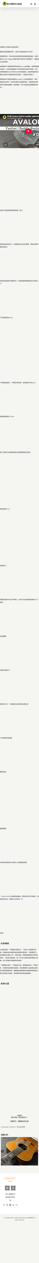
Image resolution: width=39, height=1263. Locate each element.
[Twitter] (13, 1205)
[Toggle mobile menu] (35, 4)
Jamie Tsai (5, 1127)
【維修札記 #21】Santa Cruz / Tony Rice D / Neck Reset (19, 1151)
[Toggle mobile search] (31, 4)
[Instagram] (7, 1205)
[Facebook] (4, 1205)
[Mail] (16, 1205)
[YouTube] (10, 1205)
